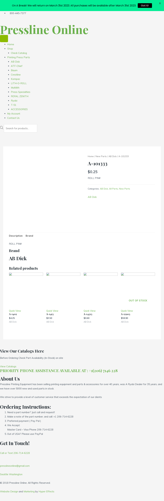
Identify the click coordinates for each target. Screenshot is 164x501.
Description (16, 235)
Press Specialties (20, 91)
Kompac (15, 78)
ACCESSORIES (19, 109)
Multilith (15, 87)
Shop (10, 48)
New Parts (101, 156)
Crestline (16, 74)
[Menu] (4, 38)
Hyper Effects (46, 491)
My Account (13, 113)
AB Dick (15, 61)
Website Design (9, 491)
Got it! (145, 5)
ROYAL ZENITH (19, 96)
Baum (14, 70)
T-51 (13, 104)
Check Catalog (19, 53)
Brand (29, 235)
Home (10, 44)
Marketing (29, 491)
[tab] (16, 235)
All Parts (113, 188)
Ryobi (14, 100)
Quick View (15, 310)
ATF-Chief (16, 65)
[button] (8, 366)
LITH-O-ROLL (19, 83)
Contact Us (13, 117)
